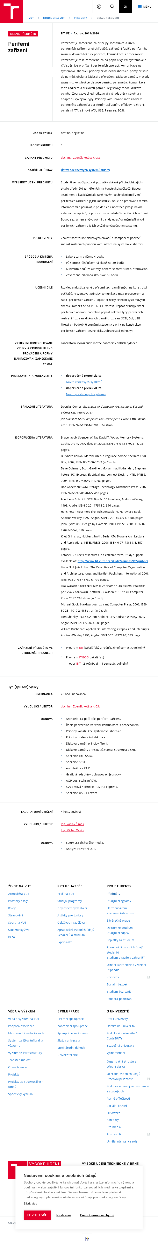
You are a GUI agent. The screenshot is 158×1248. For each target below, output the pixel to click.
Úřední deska (116, 1067)
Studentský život (19, 930)
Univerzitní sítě (67, 1055)
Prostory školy (18, 901)
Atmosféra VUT (18, 894)
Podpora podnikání (119, 999)
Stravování (15, 915)
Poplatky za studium (120, 940)
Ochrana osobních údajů (123, 1074)
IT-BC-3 (84, 657)
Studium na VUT (54, 17)
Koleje (12, 908)
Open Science (17, 1067)
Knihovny (118, 977)
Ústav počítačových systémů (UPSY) (85, 170)
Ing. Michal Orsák (72, 830)
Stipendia (113, 970)
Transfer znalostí (19, 1060)
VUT (31, 17)
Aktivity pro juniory (70, 915)
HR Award (113, 1113)
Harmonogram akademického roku (120, 910)
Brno (11, 937)
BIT (81, 648)
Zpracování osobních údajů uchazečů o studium (75, 932)
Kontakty (113, 1120)
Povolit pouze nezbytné (97, 1215)
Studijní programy (69, 901)
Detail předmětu (108, 17)
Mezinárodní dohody (71, 1048)
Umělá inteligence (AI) (122, 1141)
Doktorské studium (120, 928)
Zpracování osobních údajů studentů (125, 949)
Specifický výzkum (20, 1094)
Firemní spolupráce (70, 1019)
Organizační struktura (122, 1061)
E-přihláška (64, 942)
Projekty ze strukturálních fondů (25, 1084)
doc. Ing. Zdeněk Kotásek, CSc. (81, 158)
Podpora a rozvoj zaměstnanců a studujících (128, 1088)
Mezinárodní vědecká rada (26, 1033)
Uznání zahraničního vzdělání (126, 965)
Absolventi (119, 1134)
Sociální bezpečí (117, 984)
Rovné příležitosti (118, 1098)
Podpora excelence (21, 1026)
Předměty (80, 17)
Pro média (114, 1127)
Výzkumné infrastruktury (25, 1053)
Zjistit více (30, 1203)
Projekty (13, 1074)
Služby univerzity (68, 1040)
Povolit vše (37, 1215)
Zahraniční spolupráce (72, 1026)
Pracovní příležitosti (125, 1079)
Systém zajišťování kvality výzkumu (25, 1042)
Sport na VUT (17, 922)
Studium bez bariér (120, 991)
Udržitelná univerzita (121, 1026)
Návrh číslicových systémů (84, 382)
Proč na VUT (65, 894)
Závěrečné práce (118, 920)
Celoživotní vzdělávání (72, 922)
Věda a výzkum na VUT (24, 1019)
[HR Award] (87, 1239)
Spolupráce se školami (72, 1033)
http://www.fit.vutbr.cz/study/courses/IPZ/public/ (113, 561)
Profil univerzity (117, 1019)
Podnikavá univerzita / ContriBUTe (122, 1035)
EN (125, 6)
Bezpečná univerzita (120, 1045)
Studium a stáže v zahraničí (125, 957)
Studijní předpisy (118, 933)
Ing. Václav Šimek (72, 824)
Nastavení (63, 1215)
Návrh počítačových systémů (86, 394)
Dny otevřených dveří (72, 908)
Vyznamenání (116, 1053)
